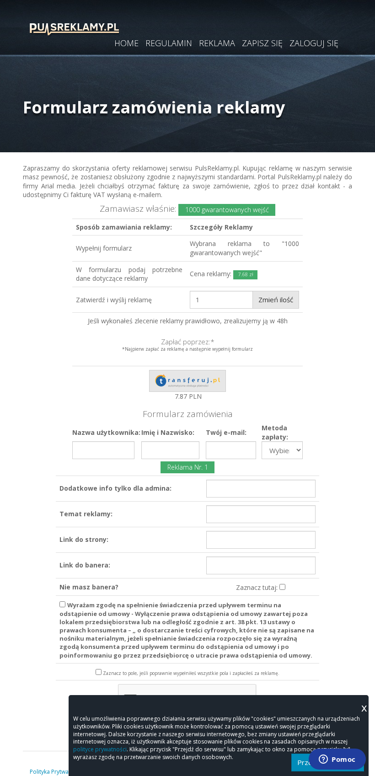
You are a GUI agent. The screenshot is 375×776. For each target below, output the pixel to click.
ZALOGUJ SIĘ (313, 43)
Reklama (217, 43)
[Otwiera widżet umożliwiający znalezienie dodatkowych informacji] (337, 760)
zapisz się (262, 43)
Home (126, 43)
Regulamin (168, 43)
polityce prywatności (100, 749)
